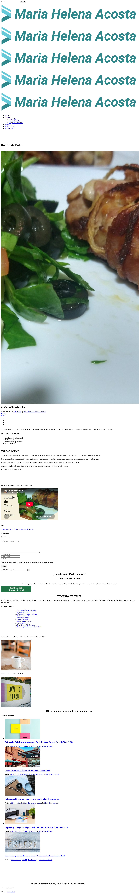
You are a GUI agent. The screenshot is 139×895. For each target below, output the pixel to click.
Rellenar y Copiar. (23, 618)
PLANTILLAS (22, 803)
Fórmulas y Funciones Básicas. (27, 614)
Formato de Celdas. (23, 612)
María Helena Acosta (30, 412)
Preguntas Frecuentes (36, 774)
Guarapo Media (11, 891)
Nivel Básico (32, 746)
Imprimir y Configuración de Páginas (29, 627)
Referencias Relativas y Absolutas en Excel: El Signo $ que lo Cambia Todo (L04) (39, 742)
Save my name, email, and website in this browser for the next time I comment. (28, 562)
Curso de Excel (16, 746)
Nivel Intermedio (22, 774)
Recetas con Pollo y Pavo (9, 529)
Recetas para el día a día (25, 529)
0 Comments (41, 412)
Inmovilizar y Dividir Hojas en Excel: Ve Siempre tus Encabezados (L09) (35, 856)
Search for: (4, 570)
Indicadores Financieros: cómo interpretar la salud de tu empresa (32, 799)
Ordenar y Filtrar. (22, 619)
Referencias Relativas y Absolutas (28, 616)
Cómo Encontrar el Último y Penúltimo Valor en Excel (27, 771)
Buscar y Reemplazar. (24, 621)
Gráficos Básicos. (22, 623)
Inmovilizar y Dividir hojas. (26, 625)
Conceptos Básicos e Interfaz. (26, 610)
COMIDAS (17, 412)
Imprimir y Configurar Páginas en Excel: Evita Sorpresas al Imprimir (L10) (36, 827)
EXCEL (24, 746)
